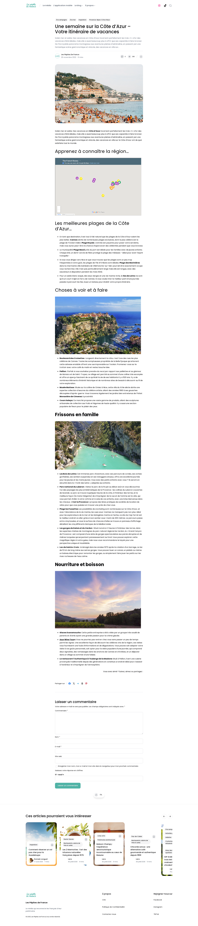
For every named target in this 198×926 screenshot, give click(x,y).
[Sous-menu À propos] (94, 5)
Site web (58, 756)
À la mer (73, 20)
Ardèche (168, 837)
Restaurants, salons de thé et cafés (72, 844)
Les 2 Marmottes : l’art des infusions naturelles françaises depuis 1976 (75, 852)
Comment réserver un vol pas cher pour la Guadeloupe (40, 852)
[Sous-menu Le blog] (82, 5)
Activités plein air (171, 833)
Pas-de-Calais (137, 836)
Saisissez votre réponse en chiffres (69, 770)
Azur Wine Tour (67, 639)
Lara (70, 859)
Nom (57, 737)
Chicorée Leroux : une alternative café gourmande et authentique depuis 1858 (143, 851)
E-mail (58, 746)
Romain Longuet (41, 859)
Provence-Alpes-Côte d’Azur (99, 20)
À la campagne (61, 20)
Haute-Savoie (69, 839)
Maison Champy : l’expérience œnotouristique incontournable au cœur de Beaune (109, 849)
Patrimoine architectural (106, 840)
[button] (141, 57)
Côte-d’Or (101, 836)
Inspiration (82, 20)
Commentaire (61, 711)
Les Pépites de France (70, 54)
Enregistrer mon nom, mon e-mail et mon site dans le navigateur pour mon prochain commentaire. (98, 766)
